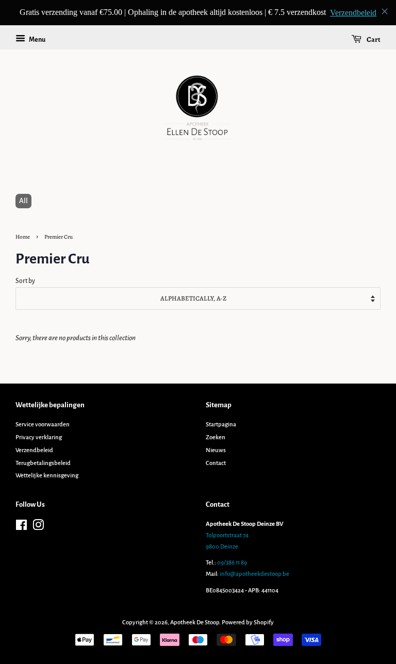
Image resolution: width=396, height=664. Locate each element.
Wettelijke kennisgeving (46, 475)
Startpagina (221, 424)
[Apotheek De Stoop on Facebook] (21, 527)
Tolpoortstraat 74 (227, 535)
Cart (373, 39)
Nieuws (216, 450)
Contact (216, 463)
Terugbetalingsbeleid (43, 463)
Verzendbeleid (34, 450)
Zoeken (215, 437)
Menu (36, 39)
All (23, 201)
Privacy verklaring (38, 437)
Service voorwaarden (42, 424)
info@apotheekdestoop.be (254, 574)
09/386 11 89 (232, 562)
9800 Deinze (222, 546)
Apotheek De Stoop (194, 622)
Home (22, 237)
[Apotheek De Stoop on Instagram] (38, 527)
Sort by (25, 281)
